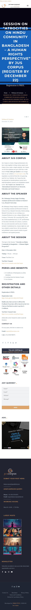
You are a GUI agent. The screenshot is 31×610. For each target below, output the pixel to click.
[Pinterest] (8, 342)
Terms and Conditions (15, 595)
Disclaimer (14, 592)
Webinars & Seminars (8, 119)
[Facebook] (3, 342)
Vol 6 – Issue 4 (24, 27)
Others (22, 47)
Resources (23, 14)
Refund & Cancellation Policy (15, 597)
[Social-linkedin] (5, 572)
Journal (22, 23)
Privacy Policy (25, 592)
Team (21, 12)
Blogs (22, 19)
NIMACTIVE (16, 603)
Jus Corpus (16, 605)
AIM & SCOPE (24, 96)
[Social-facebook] (2, 572)
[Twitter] (5, 342)
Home (22, 8)
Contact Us (5, 592)
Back (21, 16)
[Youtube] (11, 572)
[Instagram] (8, 572)
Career (22, 36)
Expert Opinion (24, 21)
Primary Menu (27, 5)
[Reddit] (16, 342)
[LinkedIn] (13, 342)
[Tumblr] (10, 342)
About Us (23, 10)
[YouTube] (19, 586)
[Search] (24, 103)
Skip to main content (5, 1)
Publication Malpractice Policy (23, 79)
